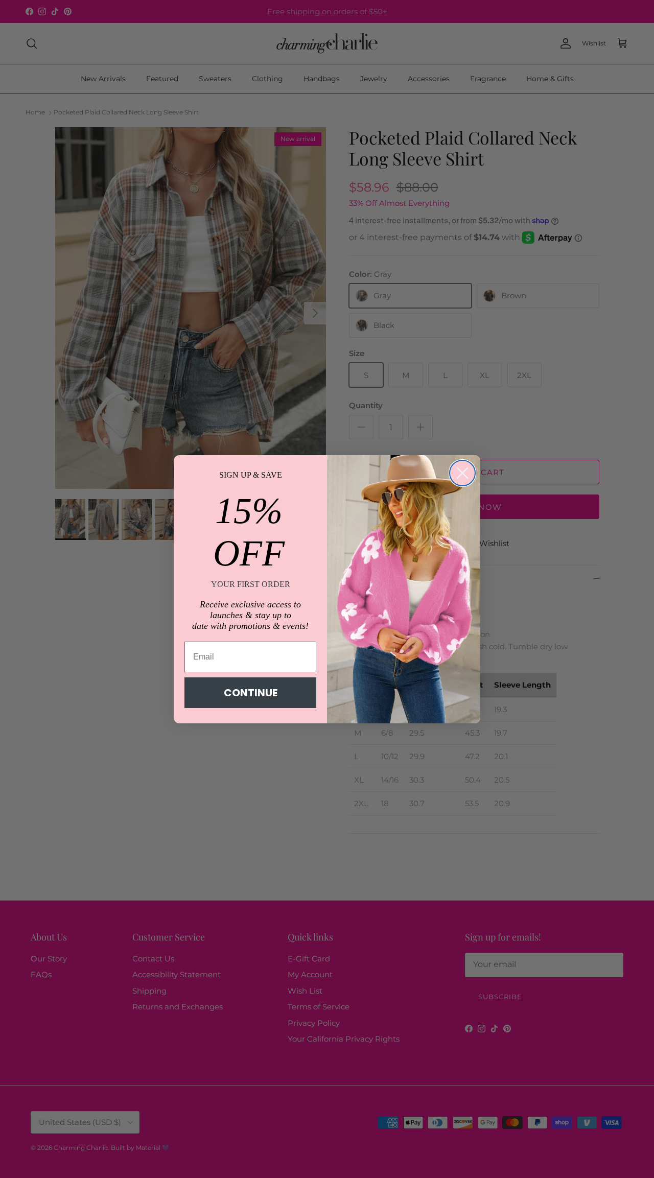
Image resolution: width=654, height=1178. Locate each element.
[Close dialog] (462, 473)
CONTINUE (250, 693)
